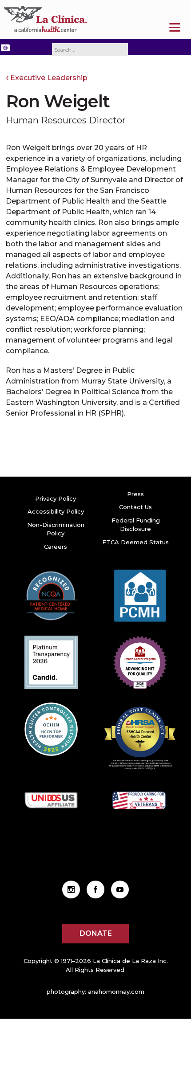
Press (135, 494)
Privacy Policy (55, 498)
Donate (96, 933)
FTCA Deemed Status (135, 542)
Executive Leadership (49, 77)
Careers (55, 546)
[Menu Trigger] (175, 27)
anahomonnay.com (116, 991)
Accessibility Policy (56, 511)
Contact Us (135, 506)
